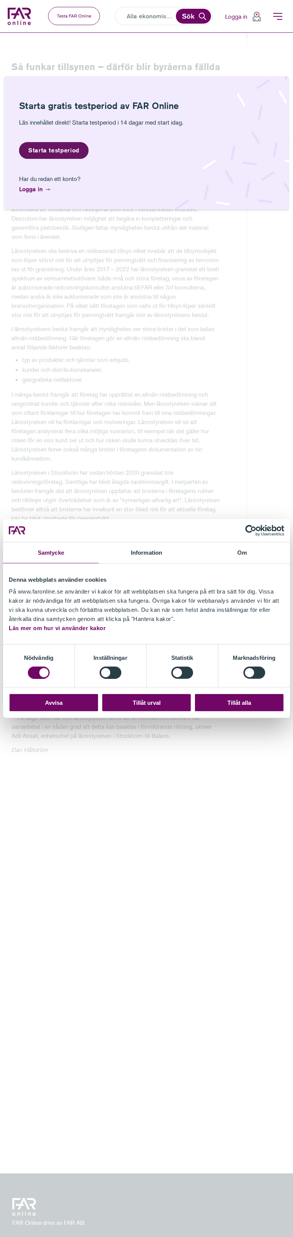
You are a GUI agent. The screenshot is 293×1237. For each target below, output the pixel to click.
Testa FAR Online (74, 16)
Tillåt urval (147, 702)
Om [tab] (242, 552)
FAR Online (20, 16)
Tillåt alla (239, 702)
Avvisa (54, 702)
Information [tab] (146, 552)
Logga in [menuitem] (236, 16)
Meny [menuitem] (277, 16)
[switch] (110, 672)
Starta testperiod (53, 150)
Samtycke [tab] (51, 552)
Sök (188, 16)
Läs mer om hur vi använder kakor (57, 628)
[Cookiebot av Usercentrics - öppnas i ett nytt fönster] (250, 530)
